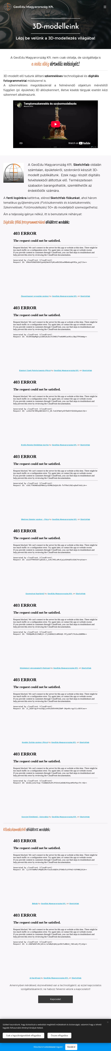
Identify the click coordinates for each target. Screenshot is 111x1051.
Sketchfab (85, 296)
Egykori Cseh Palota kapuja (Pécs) (35, 370)
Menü (105, 6)
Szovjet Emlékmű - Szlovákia (35, 817)
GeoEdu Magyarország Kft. (64, 296)
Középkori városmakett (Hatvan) (35, 668)
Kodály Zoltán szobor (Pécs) (35, 742)
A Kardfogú (35, 978)
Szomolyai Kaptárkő (35, 593)
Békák (35, 903)
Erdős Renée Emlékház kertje (35, 445)
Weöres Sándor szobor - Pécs (35, 519)
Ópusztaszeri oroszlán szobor (35, 296)
